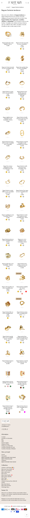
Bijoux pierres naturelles (6, 476)
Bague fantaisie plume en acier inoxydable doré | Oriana (8, 240)
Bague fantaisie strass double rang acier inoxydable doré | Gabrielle (22, 93)
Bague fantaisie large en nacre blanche (7, 361)
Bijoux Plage (4, 478)
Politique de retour (5, 444)
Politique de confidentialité (7, 446)
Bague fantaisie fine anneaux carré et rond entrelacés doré (22, 265)
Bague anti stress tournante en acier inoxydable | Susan (22, 44)
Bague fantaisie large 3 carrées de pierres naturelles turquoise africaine (8, 407)
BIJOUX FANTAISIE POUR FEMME (9, 457)
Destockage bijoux (5, 487)
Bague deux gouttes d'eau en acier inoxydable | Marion (22, 68)
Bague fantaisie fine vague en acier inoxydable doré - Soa (22, 192)
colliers (14, 24)
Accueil (8, 7)
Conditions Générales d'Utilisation (9, 448)
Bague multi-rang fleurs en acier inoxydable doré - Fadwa (8, 288)
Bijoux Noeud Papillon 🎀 (7, 475)
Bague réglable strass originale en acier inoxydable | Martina (8, 118)
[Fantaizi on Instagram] (4, 429)
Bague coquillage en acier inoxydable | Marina (8, 215)
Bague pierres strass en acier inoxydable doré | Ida (22, 407)
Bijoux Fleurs (4, 473)
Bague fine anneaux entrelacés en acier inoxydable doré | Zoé (8, 167)
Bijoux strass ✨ (5, 479)
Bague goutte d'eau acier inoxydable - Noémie (8, 264)
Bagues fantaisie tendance (18, 7)
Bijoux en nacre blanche (7, 470)
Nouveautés (4, 456)
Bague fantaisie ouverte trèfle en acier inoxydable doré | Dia (8, 192)
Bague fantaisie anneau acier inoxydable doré (22, 312)
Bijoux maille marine (6, 472)
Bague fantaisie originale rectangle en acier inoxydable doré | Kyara (22, 143)
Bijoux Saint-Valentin (6, 484)
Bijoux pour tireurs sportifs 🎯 (8, 469)
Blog (2, 440)
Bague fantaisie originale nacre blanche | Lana (22, 361)
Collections (4, 460)
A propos (3, 437)
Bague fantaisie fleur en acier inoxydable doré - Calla (8, 313)
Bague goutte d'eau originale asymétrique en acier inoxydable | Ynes (22, 338)
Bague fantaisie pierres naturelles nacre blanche (7, 382)
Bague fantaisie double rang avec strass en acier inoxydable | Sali (22, 118)
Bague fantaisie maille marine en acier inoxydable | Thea (22, 167)
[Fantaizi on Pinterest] (5, 429)
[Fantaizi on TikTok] (7, 429)
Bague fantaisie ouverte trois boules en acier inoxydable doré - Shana (22, 216)
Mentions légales (5, 443)
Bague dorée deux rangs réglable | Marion (7, 43)
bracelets (19, 24)
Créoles (3, 482)
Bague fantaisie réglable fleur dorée (22, 287)
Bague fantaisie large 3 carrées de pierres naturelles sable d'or (22, 383)
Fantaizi (9, 506)
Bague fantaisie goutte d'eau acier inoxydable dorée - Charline (8, 338)
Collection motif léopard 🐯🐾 (8, 467)
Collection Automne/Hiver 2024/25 (9, 481)
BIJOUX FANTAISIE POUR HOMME (9, 462)
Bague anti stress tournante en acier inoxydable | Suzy (8, 67)
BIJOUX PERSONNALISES (7, 459)
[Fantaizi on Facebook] (2, 429)
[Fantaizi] (15, 2)
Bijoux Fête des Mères (6, 485)
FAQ (2, 441)
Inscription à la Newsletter (7, 438)
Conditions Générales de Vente (8, 447)
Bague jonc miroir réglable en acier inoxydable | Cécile (22, 240)
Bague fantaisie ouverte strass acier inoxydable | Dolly (7, 93)
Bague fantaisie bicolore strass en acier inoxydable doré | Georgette (8, 143)
